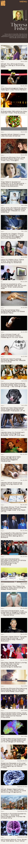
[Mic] (3, 3)
